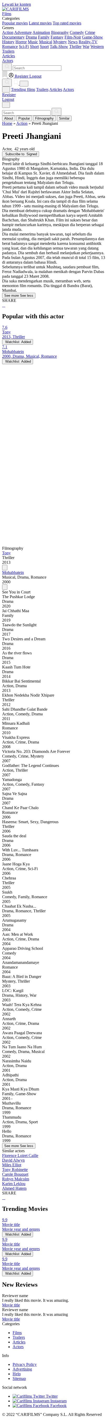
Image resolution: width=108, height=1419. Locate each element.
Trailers (42, 89)
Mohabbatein (13, 572)
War (86, 46)
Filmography (44, 118)
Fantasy (57, 37)
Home (7, 123)
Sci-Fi (24, 46)
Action (7, 32)
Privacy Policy (25, 1364)
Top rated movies (67, 23)
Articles (55, 89)
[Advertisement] (54, 418)
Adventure (23, 32)
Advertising (22, 1369)
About (8, 118)
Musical (45, 42)
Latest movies (40, 23)
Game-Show (92, 37)
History (8, 42)
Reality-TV (88, 42)
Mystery (60, 42)
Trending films (23, 89)
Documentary (13, 37)
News (73, 42)
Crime (90, 32)
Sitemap (19, 1378)
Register (9, 94)
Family (44, 37)
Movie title (11, 1305)
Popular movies (15, 23)
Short (34, 46)
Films (17, 1332)
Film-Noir (72, 37)
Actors (68, 89)
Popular (24, 118)
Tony (6, 553)
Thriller (75, 46)
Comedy (77, 32)
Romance (10, 46)
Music (33, 42)
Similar (64, 118)
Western (97, 46)
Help (17, 1374)
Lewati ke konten (16, 4)
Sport (44, 46)
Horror (21, 42)
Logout (8, 99)
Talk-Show (59, 46)
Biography (60, 32)
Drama (31, 37)
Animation (41, 32)
